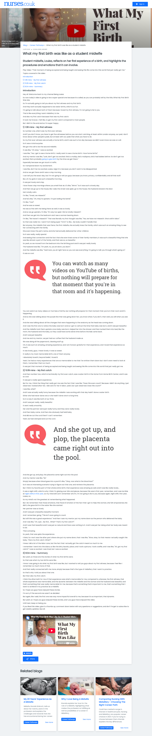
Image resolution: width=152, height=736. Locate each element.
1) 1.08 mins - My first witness (34, 80)
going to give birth (49, 159)
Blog (25, 45)
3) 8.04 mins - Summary (32, 86)
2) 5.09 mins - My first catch (34, 83)
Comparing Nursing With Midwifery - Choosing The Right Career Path (112, 702)
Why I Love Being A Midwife (75, 699)
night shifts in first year (34, 494)
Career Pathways (37, 45)
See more (49, 722)
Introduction (28, 76)
